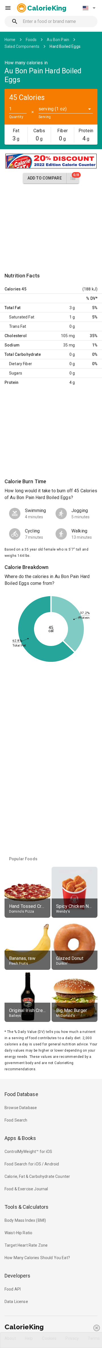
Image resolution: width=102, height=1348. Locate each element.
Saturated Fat (21, 317)
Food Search (16, 1120)
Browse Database (21, 1107)
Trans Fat (17, 326)
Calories (13, 289)
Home (10, 39)
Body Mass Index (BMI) (25, 1220)
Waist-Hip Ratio (18, 1233)
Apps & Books (20, 1138)
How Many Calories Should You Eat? (37, 1257)
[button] (88, 7)
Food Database (21, 1094)
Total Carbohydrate (23, 354)
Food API (13, 1289)
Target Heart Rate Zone (26, 1245)
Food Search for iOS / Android (32, 1164)
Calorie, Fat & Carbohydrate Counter (37, 1176)
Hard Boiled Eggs (65, 46)
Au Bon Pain (58, 39)
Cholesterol (16, 335)
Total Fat (12, 307)
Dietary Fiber (20, 363)
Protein (11, 382)
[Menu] (8, 8)
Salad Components (22, 46)
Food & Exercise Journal (26, 1189)
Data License (16, 1301)
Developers (17, 1276)
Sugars (15, 373)
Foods (31, 39)
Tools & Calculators (27, 1207)
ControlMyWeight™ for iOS (28, 1151)
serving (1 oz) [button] (53, 109)
